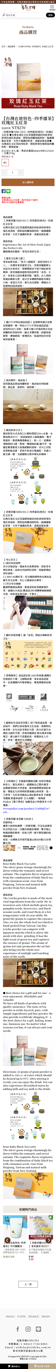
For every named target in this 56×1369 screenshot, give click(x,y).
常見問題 (21, 1316)
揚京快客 (25, 1356)
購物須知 (10, 1316)
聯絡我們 (46, 1316)
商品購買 (11, 46)
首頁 (3, 46)
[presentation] (7, 1240)
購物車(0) (15, 1366)
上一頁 (28, 1284)
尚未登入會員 (43, 1366)
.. (47, 1356)
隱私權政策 (33, 1316)
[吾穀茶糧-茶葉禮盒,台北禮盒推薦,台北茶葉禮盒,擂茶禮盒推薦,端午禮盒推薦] (28, 8)
